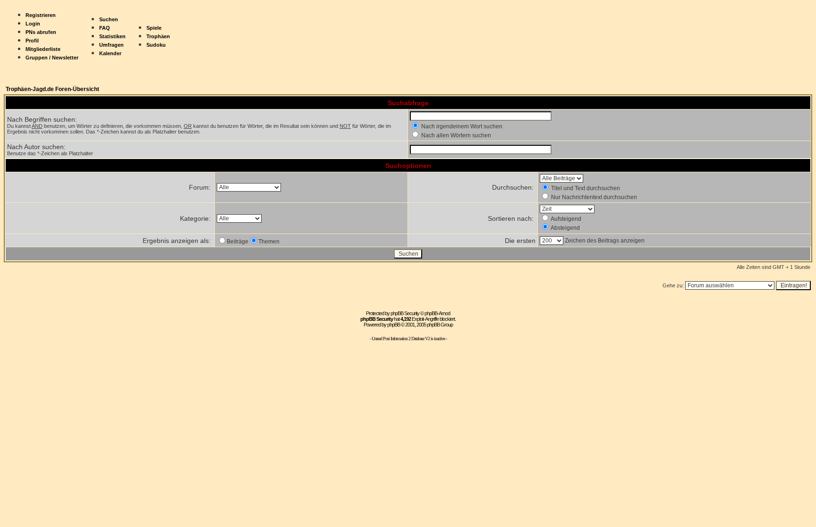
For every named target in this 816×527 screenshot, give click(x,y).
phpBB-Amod (437, 313)
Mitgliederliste (43, 49)
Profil (32, 40)
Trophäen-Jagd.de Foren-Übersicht (52, 89)
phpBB (393, 324)
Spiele (154, 28)
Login (33, 23)
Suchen (108, 19)
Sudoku (156, 45)
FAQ (104, 28)
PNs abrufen (41, 32)
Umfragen (111, 45)
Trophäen (158, 36)
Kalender (110, 53)
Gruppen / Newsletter (52, 57)
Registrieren (41, 15)
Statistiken (112, 36)
